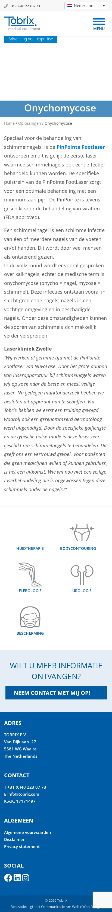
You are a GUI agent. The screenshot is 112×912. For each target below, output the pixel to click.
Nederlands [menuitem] (84, 5)
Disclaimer (14, 839)
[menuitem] (86, 5)
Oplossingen (29, 123)
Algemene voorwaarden (27, 832)
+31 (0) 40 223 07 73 (24, 6)
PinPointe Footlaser (81, 147)
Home (9, 123)
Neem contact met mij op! (52, 692)
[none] (84, 5)
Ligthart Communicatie (46, 906)
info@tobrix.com (23, 794)
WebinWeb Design (86, 906)
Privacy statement (22, 846)
